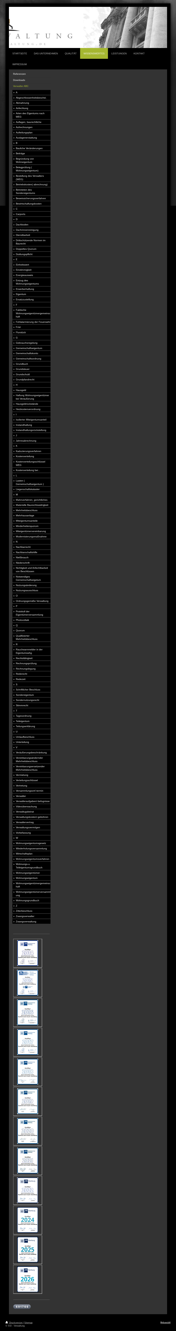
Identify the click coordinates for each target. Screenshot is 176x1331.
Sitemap (28, 1323)
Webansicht (165, 1322)
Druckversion (16, 1323)
